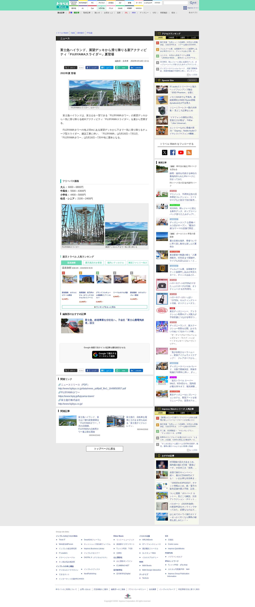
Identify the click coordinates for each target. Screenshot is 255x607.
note (123, 68)
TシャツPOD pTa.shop (177, 565)
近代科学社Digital (123, 574)
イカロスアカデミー (150, 557)
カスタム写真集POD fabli (178, 569)
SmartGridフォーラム (92, 540)
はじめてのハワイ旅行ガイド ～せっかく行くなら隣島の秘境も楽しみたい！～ (183, 517)
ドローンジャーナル (67, 557)
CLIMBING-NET (122, 566)
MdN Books (147, 566)
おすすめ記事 (168, 456)
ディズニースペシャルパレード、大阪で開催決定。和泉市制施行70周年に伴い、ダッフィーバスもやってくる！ (179, 70)
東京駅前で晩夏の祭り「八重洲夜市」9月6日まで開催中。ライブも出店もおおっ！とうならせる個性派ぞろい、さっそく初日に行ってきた (183, 261)
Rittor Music (118, 536)
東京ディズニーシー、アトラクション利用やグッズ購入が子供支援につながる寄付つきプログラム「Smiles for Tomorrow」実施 (183, 317)
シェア (94, 68)
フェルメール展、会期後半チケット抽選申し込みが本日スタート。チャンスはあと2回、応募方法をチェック (178, 51)
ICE (166, 536)
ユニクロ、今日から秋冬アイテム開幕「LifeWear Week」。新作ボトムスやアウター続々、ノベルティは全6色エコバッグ (178, 57)
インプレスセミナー (92, 553)
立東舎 (119, 553)
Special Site (168, 80)
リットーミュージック (125, 540)
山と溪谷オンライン (124, 561)
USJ (154, 13)
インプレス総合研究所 (68, 549)
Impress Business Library (94, 549)
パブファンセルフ (175, 557)
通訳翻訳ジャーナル (150, 549)
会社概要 (152, 589)
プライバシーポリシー (137, 589)
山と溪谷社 (117, 557)
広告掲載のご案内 (101, 589)
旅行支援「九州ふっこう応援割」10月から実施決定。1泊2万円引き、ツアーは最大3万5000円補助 (179, 44)
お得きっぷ (108, 13)
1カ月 (193, 38)
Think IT (62, 540)
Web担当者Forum (66, 544)
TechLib (145, 578)
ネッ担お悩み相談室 (67, 562)
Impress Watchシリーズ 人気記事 (178, 409)
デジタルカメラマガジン (68, 570)
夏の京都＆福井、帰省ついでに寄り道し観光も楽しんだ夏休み (183, 243)
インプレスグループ (167, 589)
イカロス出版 (144, 536)
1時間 (160, 38)
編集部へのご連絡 (118, 589)
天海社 (170, 540)
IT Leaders (63, 553)
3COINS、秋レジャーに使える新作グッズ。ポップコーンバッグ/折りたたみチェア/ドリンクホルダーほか (179, 64)
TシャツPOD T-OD (124, 549)
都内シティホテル (115, 262)
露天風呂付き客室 (93, 262)
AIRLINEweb (147, 540)
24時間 (171, 38)
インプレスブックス (92, 569)
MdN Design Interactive (151, 570)
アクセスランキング (171, 33)
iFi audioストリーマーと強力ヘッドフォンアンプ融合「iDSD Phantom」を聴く (183, 89)
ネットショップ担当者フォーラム (97, 544)
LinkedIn (138, 68)
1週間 (182, 38)
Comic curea (173, 544)
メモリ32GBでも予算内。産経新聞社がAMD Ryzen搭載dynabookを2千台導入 (183, 100)
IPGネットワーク (172, 561)
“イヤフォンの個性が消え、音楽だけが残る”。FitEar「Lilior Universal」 (182, 120)
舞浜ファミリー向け (138, 262)
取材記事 (86, 13)
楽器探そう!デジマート (125, 544)
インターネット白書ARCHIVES (71, 579)
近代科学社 (117, 570)
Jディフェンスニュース (151, 544)
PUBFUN (169, 553)
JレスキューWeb (149, 553)
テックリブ (143, 574)
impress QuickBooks (176, 549)
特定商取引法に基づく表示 (189, 589)
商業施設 (163, 13)
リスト (81, 68)
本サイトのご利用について (66, 589)
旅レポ (97, 13)
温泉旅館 (71, 262)
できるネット (64, 574)
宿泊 (173, 13)
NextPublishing (90, 574)
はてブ (108, 68)
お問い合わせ (85, 589)
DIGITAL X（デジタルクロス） (96, 557)
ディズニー (144, 13)
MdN (141, 562)
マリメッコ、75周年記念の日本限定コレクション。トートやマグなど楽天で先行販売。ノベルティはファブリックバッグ (183, 200)
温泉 (119, 13)
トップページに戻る (104, 448)
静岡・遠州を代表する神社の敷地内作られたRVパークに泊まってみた (183, 176)
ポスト (72, 68)
